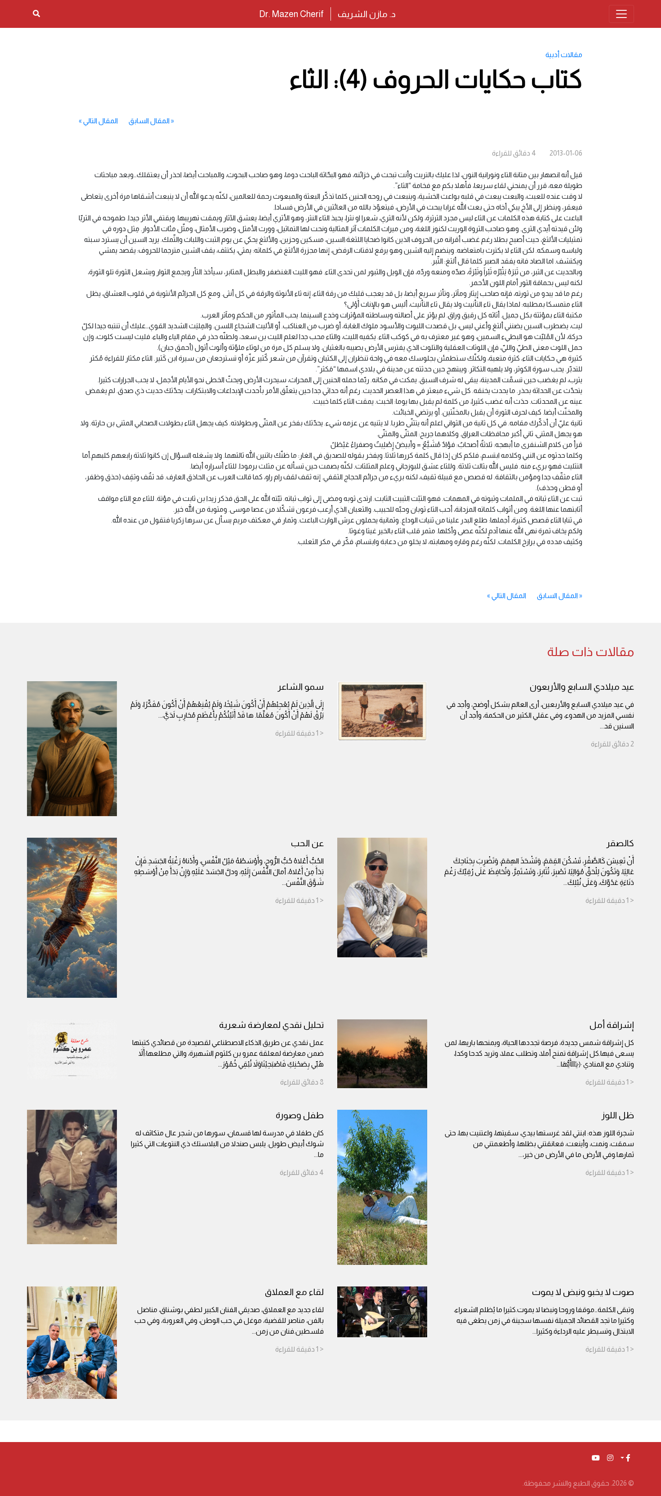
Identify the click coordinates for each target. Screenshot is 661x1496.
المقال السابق (149, 121)
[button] (625, 1458)
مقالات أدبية (563, 54)
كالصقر (620, 843)
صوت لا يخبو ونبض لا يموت (583, 1292)
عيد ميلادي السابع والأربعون (582, 687)
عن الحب (307, 843)
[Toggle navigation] (621, 14)
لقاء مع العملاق (294, 1292)
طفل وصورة (300, 1115)
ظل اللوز (617, 1115)
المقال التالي (100, 121)
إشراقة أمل (612, 1025)
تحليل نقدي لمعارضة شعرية (271, 1025)
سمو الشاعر (300, 687)
